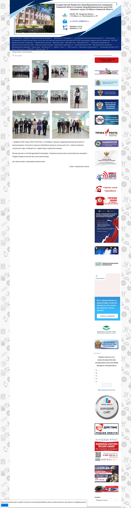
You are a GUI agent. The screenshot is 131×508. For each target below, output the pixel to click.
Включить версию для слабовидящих (107, 59)
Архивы (97, 497)
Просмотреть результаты (106, 390)
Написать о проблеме (107, 316)
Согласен (5, 505)
